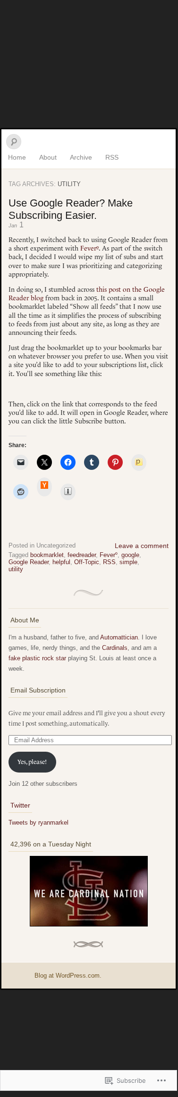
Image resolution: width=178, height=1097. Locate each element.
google (130, 554)
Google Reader (28, 562)
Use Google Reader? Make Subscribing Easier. (70, 209)
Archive (81, 157)
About (48, 157)
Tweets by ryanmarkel (38, 822)
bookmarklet (47, 554)
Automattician (119, 637)
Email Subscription (38, 690)
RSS (112, 157)
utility (15, 569)
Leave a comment (142, 545)
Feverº (89, 248)
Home (17, 157)
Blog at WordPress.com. (68, 975)
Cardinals (114, 647)
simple (128, 562)
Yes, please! (32, 761)
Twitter (20, 805)
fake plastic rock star (37, 658)
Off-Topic (86, 562)
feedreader (82, 554)
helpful (61, 562)
